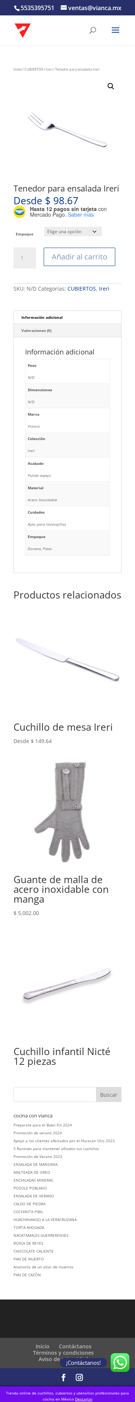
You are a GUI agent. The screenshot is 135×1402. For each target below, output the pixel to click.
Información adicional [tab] (42, 317)
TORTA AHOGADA (29, 1227)
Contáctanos (75, 1346)
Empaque (24, 234)
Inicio (18, 69)
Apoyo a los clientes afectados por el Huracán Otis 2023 (64, 1140)
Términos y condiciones (63, 1352)
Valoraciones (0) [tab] (36, 330)
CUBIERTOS (33, 69)
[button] (111, 86)
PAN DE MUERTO (29, 1259)
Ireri (49, 69)
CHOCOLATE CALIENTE (34, 1251)
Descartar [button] (84, 1399)
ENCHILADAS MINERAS (33, 1180)
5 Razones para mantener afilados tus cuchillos (56, 1148)
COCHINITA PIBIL (28, 1211)
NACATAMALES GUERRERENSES (41, 1235)
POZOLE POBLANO (30, 1188)
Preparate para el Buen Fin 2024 (43, 1125)
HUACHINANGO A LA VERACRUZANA (45, 1219)
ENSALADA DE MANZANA (35, 1164)
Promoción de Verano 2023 (38, 1156)
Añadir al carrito (79, 257)
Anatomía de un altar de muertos (44, 1266)
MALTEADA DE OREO (32, 1172)
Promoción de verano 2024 (38, 1132)
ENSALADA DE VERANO (34, 1195)
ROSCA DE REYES (28, 1243)
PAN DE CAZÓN (27, 1274)
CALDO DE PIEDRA (29, 1203)
